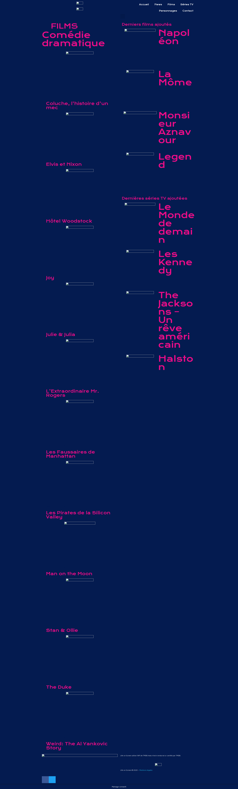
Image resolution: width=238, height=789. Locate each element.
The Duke (59, 687)
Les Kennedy (175, 262)
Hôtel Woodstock (69, 221)
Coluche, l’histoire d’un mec (77, 105)
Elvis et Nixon (64, 164)
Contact (187, 10)
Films (171, 4)
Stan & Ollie (62, 630)
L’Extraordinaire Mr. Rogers (72, 393)
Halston (175, 363)
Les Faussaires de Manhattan (70, 454)
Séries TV (186, 4)
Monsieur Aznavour (174, 127)
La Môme (175, 78)
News (158, 4)
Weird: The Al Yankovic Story (77, 746)
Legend (175, 161)
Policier (167, 173)
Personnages (168, 10)
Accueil (144, 4)
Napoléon (174, 37)
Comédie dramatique (60, 97)
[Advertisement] (158, 422)
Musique (168, 91)
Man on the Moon (69, 573)
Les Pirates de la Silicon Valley (78, 515)
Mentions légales (145, 770)
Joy (50, 277)
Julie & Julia (60, 334)
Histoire (167, 50)
